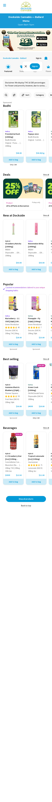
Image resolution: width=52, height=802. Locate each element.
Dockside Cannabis (26, 6)
